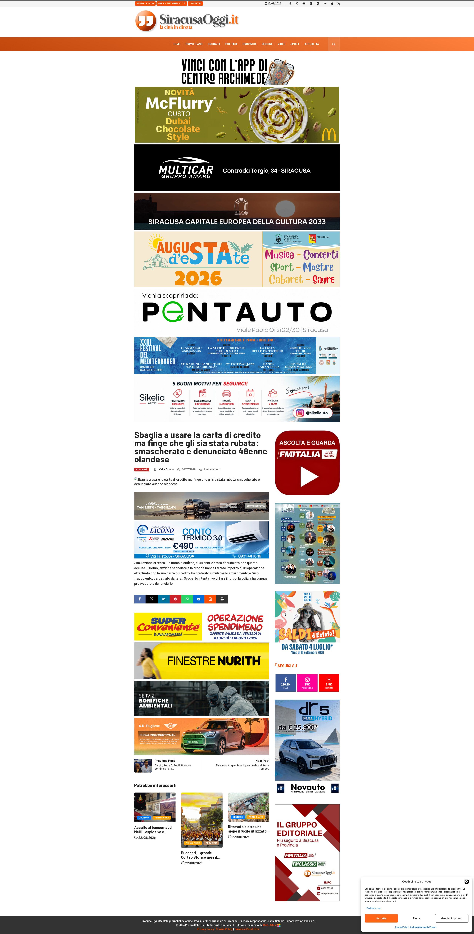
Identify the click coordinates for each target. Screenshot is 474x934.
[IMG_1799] (201, 626)
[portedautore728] (201, 661)
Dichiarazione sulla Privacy (423, 927)
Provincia (249, 44)
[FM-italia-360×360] (307, 463)
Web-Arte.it (270, 925)
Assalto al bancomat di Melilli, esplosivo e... (247, 829)
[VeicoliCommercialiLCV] (237, 167)
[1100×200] (237, 211)
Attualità (312, 44)
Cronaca (214, 44)
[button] (466, 881)
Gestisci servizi (374, 908)
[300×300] (307, 623)
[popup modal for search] (334, 44)
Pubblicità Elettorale (303, 57)
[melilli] (307, 543)
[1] (307, 852)
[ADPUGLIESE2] (201, 736)
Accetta (381, 918)
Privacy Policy (205, 929)
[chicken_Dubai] (237, 114)
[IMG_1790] (237, 312)
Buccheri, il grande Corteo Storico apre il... (153, 854)
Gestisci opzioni (451, 918)
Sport (295, 44)
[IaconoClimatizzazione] (201, 540)
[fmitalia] (237, 355)
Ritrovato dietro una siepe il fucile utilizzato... (201, 828)
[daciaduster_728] (201, 505)
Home (176, 44)
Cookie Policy (401, 927)
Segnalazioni (145, 3)
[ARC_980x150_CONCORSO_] (237, 71)
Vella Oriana (166, 469)
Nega (416, 918)
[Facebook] (290, 3)
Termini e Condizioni (247, 929)
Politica (231, 44)
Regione (267, 44)
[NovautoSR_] (307, 748)
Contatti (195, 3)
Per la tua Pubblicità (171, 3)
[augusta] (237, 259)
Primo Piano (194, 44)
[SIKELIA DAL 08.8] (237, 399)
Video (281, 44)
